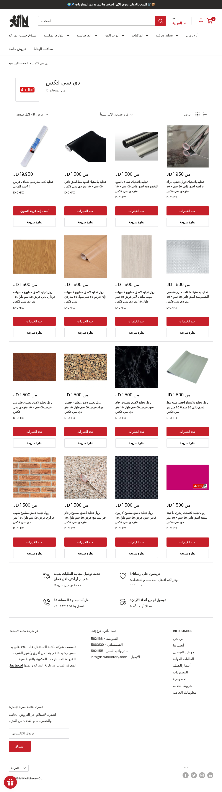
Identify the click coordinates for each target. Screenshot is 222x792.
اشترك (19, 746)
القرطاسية (84, 35)
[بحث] (160, 21)
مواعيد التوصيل (183, 652)
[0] (209, 20)
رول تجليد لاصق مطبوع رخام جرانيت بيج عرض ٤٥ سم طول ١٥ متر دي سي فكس (85, 517)
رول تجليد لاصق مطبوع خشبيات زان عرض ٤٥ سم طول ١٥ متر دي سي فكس (85, 297)
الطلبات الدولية (183, 658)
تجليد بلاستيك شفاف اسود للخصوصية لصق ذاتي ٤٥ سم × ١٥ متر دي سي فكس (136, 186)
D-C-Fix (18, 192)
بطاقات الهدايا (43, 48)
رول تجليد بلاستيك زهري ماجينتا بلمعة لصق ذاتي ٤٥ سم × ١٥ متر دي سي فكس (186, 517)
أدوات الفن (112, 35)
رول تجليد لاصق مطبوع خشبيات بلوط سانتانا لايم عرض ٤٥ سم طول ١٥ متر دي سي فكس (135, 297)
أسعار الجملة (182, 665)
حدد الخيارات (85, 211)
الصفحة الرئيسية (18, 63)
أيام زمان (192, 35)
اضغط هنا (16, 665)
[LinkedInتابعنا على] (210, 775)
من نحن (178, 638)
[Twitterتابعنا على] (194, 775)
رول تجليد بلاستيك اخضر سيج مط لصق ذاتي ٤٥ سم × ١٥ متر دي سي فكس (187, 407)
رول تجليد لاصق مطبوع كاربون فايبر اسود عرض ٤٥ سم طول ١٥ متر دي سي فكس (135, 517)
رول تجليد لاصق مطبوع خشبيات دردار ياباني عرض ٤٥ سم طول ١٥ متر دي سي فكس (34, 297)
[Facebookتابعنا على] (186, 775)
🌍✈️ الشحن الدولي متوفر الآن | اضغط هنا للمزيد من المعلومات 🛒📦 (111, 4)
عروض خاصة (17, 48)
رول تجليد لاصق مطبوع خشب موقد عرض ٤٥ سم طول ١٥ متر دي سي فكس (84, 407)
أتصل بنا (178, 645)
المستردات (180, 672)
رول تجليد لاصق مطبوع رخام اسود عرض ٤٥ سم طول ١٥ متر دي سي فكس (135, 407)
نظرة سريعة (34, 222)
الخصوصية (180, 679)
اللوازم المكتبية (54, 35)
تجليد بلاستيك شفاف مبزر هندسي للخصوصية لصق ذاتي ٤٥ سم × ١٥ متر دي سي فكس (187, 297)
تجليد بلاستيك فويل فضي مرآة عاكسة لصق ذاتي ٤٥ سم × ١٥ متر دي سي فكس (185, 186)
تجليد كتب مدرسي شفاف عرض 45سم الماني (33, 184)
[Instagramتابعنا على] (202, 775)
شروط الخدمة (182, 685)
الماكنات (138, 35)
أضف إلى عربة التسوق (34, 211)
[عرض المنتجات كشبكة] (197, 114)
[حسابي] (201, 20)
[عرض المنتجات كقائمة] (205, 114)
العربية (15, 768)
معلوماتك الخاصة (184, 692)
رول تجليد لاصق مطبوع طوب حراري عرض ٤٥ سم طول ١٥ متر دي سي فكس (34, 517)
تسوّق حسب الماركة (22, 35)
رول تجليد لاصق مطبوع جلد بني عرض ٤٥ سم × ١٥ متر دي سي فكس (32, 407)
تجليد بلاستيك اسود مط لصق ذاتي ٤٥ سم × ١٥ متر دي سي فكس (85, 184)
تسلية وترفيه (165, 35)
